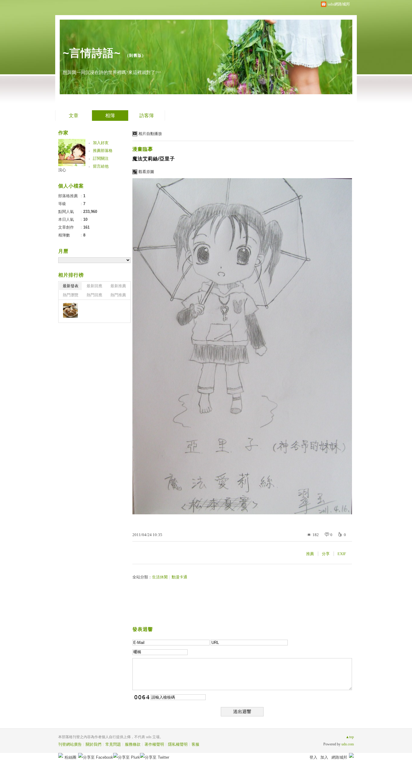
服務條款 (133, 744)
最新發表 (70, 286)
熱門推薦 (118, 295)
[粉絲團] (60, 755)
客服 (195, 744)
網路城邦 (339, 757)
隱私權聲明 (178, 744)
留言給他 (101, 166)
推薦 (310, 553)
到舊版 (135, 55)
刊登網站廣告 (70, 744)
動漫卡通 (179, 577)
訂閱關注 (101, 158)
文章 (73, 115)
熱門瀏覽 (70, 295)
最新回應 (94, 286)
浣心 (62, 170)
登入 (313, 757)
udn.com (347, 744)
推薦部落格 (103, 150)
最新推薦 (118, 286)
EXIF (342, 553)
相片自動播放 (150, 133)
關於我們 (93, 744)
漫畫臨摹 (142, 149)
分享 (326, 553)
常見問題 (113, 744)
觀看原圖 (146, 171)
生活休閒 (160, 577)
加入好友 (101, 142)
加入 (324, 757)
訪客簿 (146, 115)
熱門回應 (94, 295)
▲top (350, 737)
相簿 (110, 115)
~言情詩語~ (92, 53)
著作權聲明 (154, 744)
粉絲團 (70, 757)
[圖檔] (70, 310)
